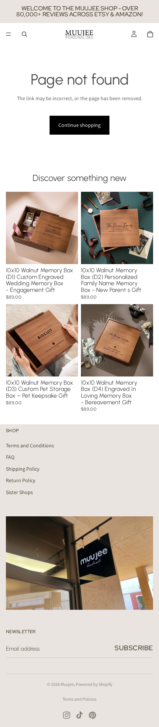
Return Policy (20, 480)
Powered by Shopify (94, 684)
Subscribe (134, 648)
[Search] (24, 34)
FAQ (10, 457)
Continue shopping (79, 125)
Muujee (67, 684)
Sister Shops (19, 492)
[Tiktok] (79, 715)
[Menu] (8, 34)
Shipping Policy (22, 469)
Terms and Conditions (30, 445)
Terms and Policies (79, 699)
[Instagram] (66, 715)
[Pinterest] (92, 715)
